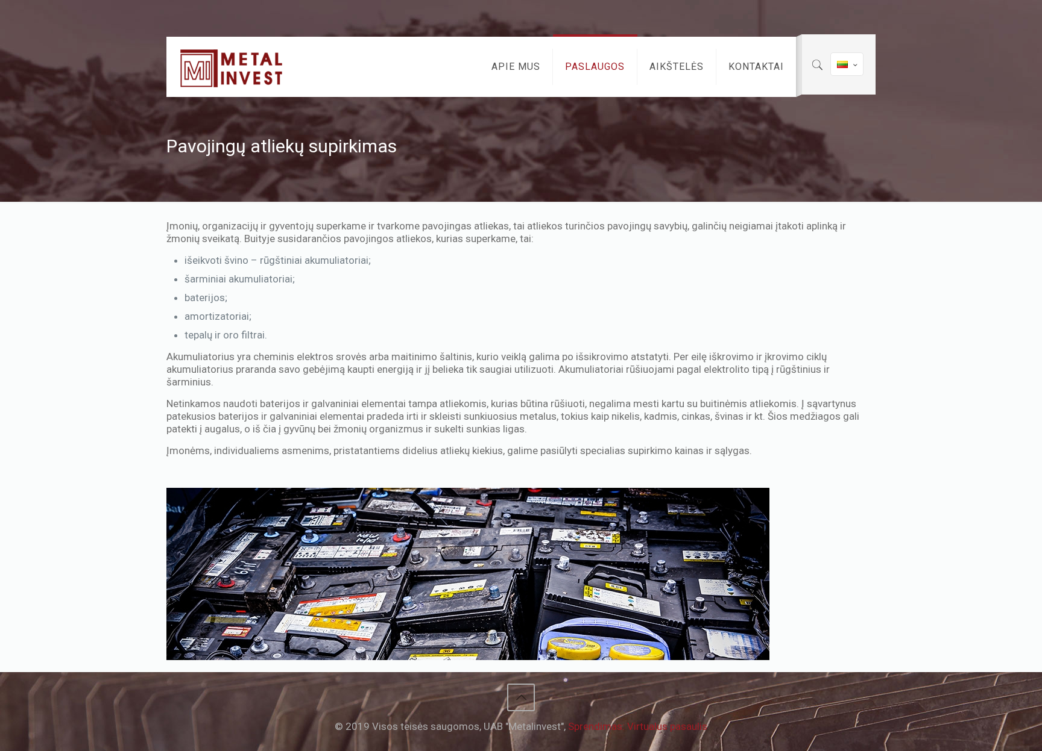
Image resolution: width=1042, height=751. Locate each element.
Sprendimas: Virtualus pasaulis (637, 726)
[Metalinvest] (231, 67)
